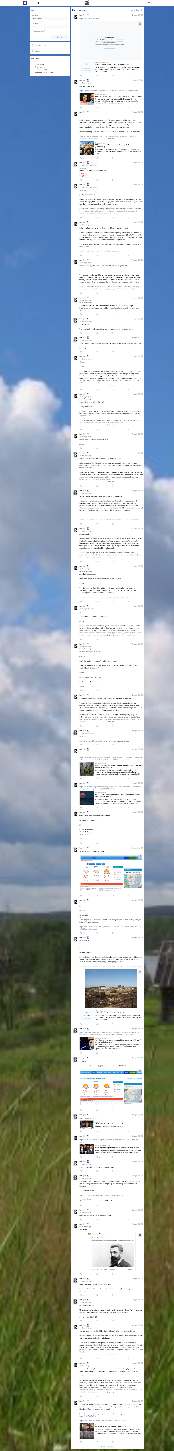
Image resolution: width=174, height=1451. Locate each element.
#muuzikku (83, 444)
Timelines (39, 45)
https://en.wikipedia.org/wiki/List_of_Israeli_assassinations (101, 1195)
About (37, 51)
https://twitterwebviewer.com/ (90, 18)
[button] (81, 76)
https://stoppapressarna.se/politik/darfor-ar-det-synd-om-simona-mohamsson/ (108, 91)
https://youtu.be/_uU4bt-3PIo (90, 1118)
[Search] (144, 3)
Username (35, 16)
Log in (59, 37)
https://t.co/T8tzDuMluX (88, 1416)
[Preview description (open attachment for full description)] (140, 23)
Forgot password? (38, 31)
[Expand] (141, 15)
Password (35, 23)
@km (84, 15)
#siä (89, 851)
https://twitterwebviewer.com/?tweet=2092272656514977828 (102, 1421)
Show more (111, 139)
